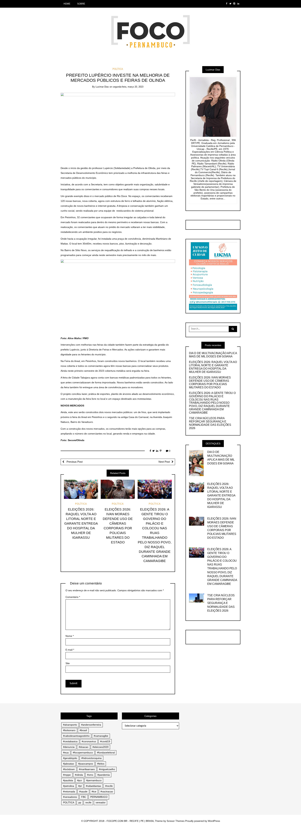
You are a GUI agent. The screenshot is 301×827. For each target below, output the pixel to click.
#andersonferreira (91, 724)
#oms (90, 774)
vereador (101, 802)
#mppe (67, 774)
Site (67, 663)
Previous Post (74, 461)
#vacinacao (107, 791)
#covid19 (105, 741)
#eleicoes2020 (100, 747)
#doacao (83, 747)
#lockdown (69, 769)
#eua (66, 752)
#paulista (68, 780)
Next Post (164, 461)
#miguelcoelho (107, 769)
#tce (94, 791)
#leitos (100, 763)
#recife (109, 786)
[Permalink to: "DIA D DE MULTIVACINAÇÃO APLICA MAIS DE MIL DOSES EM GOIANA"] (196, 462)
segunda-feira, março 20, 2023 (128, 86)
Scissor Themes (175, 821)
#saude (83, 791)
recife (88, 802)
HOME (67, 3)
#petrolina (68, 786)
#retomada (69, 791)
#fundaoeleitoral (106, 752)
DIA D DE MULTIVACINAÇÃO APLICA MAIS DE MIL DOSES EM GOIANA (213, 355)
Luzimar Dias (102, 86)
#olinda (79, 774)
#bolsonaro (69, 730)
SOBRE (81, 3)
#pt (80, 786)
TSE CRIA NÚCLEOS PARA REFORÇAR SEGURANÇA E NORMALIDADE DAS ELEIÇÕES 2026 (210, 423)
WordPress (214, 821)
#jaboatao (68, 763)
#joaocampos (85, 763)
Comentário (72, 597)
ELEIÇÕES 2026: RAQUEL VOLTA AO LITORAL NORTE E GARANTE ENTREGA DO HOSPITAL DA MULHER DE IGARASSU (81, 523)
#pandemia (103, 774)
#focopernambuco (83, 752)
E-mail (69, 649)
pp (79, 802)
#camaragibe (101, 735)
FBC (83, 797)
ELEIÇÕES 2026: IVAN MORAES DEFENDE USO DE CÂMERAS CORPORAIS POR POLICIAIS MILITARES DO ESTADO (210, 382)
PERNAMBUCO (98, 797)
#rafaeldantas (93, 786)
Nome (69, 636)
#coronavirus (89, 741)
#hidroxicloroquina (91, 758)
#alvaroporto (70, 724)
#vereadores (70, 797)
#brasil (83, 730)
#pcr (79, 780)
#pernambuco (94, 780)
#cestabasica (70, 741)
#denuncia (69, 747)
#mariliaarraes (87, 769)
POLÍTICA (118, 69)
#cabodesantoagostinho (76, 735)
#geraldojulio (70, 758)
